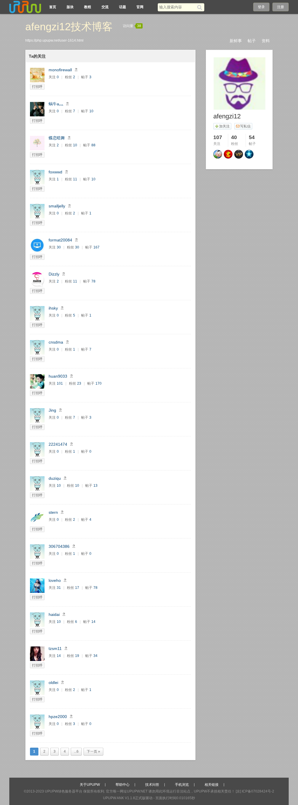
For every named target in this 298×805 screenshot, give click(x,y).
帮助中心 (123, 785)
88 (93, 145)
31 (59, 588)
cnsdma (56, 342)
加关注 (224, 126)
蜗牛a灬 (56, 104)
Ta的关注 (37, 56)
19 (77, 656)
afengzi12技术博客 (69, 27)
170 (98, 383)
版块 (70, 7)
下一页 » (93, 751)
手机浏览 (182, 785)
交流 (105, 7)
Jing (52, 410)
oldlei (53, 682)
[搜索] (200, 7)
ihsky (53, 308)
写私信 (245, 126)
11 (75, 179)
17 (77, 588)
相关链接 (212, 785)
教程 (87, 7)
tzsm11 (55, 648)
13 (95, 486)
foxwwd (55, 172)
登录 (261, 7)
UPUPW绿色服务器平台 (63, 791)
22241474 (58, 444)
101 (60, 383)
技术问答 (152, 785)
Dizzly (54, 274)
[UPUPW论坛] (25, 7)
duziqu (55, 478)
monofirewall (60, 69)
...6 (76, 751)
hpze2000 (58, 716)
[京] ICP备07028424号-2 (255, 791)
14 (93, 622)
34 (95, 656)
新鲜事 (236, 40)
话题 (122, 7)
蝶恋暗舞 (57, 138)
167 (96, 247)
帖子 (252, 40)
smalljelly (57, 206)
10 (91, 111)
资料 (266, 40)
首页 (52, 7)
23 (79, 383)
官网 (139, 7)
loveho (55, 580)
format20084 (60, 240)
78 (93, 281)
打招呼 (37, 87)
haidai (54, 614)
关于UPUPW (90, 785)
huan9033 (58, 376)
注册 (280, 7)
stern (53, 512)
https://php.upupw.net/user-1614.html (54, 40)
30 (59, 247)
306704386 (59, 546)
